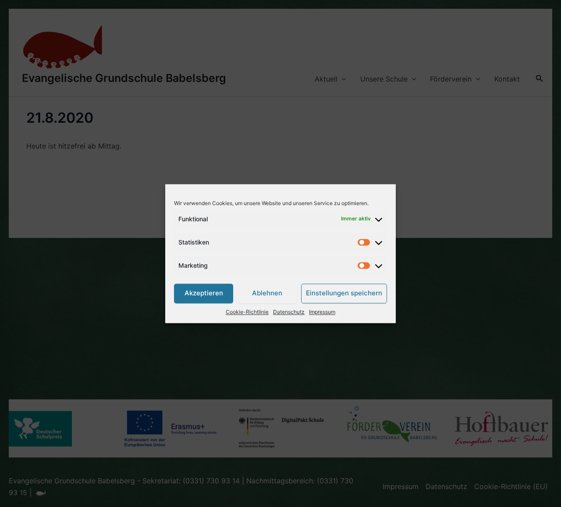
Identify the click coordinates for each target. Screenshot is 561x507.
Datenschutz (289, 311)
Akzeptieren (204, 293)
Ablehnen (267, 293)
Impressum (322, 311)
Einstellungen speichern (344, 293)
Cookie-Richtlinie (247, 311)
